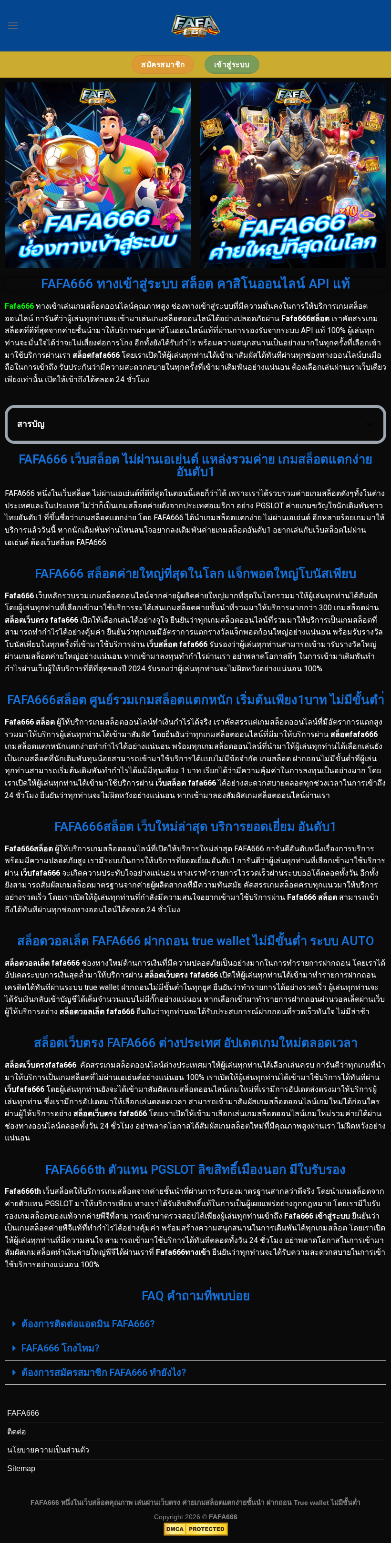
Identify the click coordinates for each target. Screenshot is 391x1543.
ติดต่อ (16, 1432)
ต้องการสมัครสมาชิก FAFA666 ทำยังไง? (103, 1372)
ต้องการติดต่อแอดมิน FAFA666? (87, 1324)
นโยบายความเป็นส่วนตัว (48, 1450)
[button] (370, 424)
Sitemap (21, 1468)
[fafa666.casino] (195, 25)
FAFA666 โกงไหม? (60, 1348)
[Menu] (13, 25)
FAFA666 (23, 1413)
